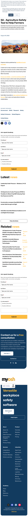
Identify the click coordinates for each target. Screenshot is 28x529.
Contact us (13, 358)
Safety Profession (6, 114)
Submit (14, 169)
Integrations (6, 450)
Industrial (17, 466)
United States (4, 118)
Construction (18, 459)
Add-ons (17, 434)
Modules (17, 432)
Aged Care (18, 450)
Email (2, 153)
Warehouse (18, 481)
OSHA (10, 110)
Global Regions (16, 114)
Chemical (17, 457)
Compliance (6, 452)
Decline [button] (17, 15)
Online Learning (7, 457)
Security (5, 432)
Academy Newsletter (7, 161)
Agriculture (18, 452)
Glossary (5, 495)
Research (16, 110)
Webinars (5, 493)
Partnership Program (6, 437)
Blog (4, 491)
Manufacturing (19, 474)
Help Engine (14, 417)
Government (4, 110)
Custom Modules (7, 454)
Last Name (3, 146)
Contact (5, 440)
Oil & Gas (17, 478)
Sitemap (14, 511)
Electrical (17, 463)
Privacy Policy (7, 442)
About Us (5, 430)
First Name (3, 140)
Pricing (17, 436)
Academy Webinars (6, 164)
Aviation (17, 454)
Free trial (7, 353)
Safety (22, 110)
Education (18, 461)
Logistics (17, 472)
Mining (17, 476)
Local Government (18, 469)
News (4, 488)
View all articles (14, 221)
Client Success (7, 434)
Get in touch (8, 411)
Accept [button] (11, 15)
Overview (17, 430)
